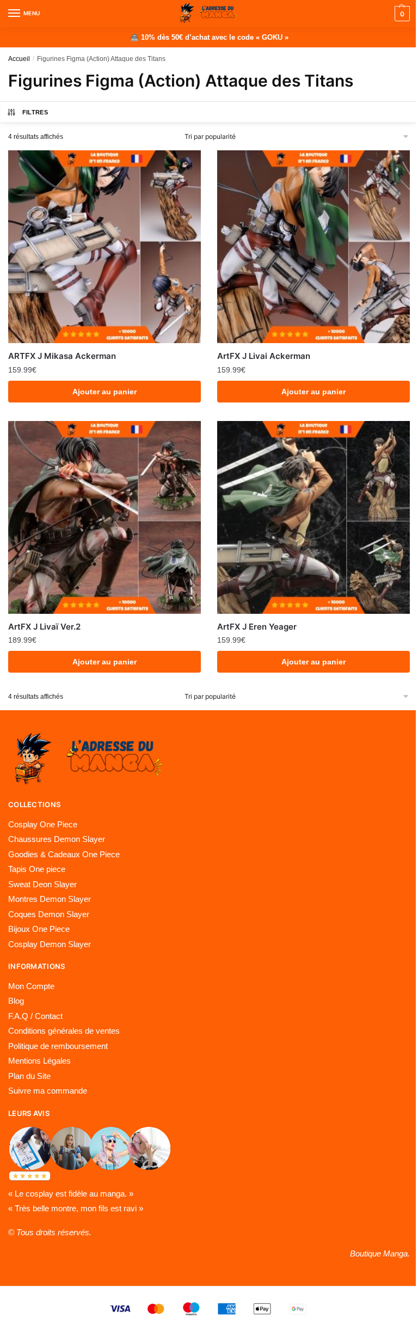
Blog (16, 1000)
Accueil (19, 59)
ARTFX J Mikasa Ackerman (62, 356)
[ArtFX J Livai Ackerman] (313, 246)
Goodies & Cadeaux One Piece (64, 854)
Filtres (35, 112)
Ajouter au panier (104, 391)
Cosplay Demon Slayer (49, 944)
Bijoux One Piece (39, 929)
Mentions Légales (39, 1060)
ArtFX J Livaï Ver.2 (44, 626)
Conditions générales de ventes (64, 1030)
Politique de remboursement (58, 1046)
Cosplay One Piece (42, 824)
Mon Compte (31, 986)
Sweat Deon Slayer (42, 884)
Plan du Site (29, 1076)
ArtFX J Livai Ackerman (263, 356)
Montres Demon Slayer (49, 899)
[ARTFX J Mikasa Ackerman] (104, 246)
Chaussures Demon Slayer (56, 839)
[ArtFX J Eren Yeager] (313, 517)
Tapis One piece (36, 869)
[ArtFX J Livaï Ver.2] (104, 517)
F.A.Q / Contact (35, 1016)
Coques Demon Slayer (48, 914)
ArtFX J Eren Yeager (257, 626)
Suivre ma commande (47, 1090)
